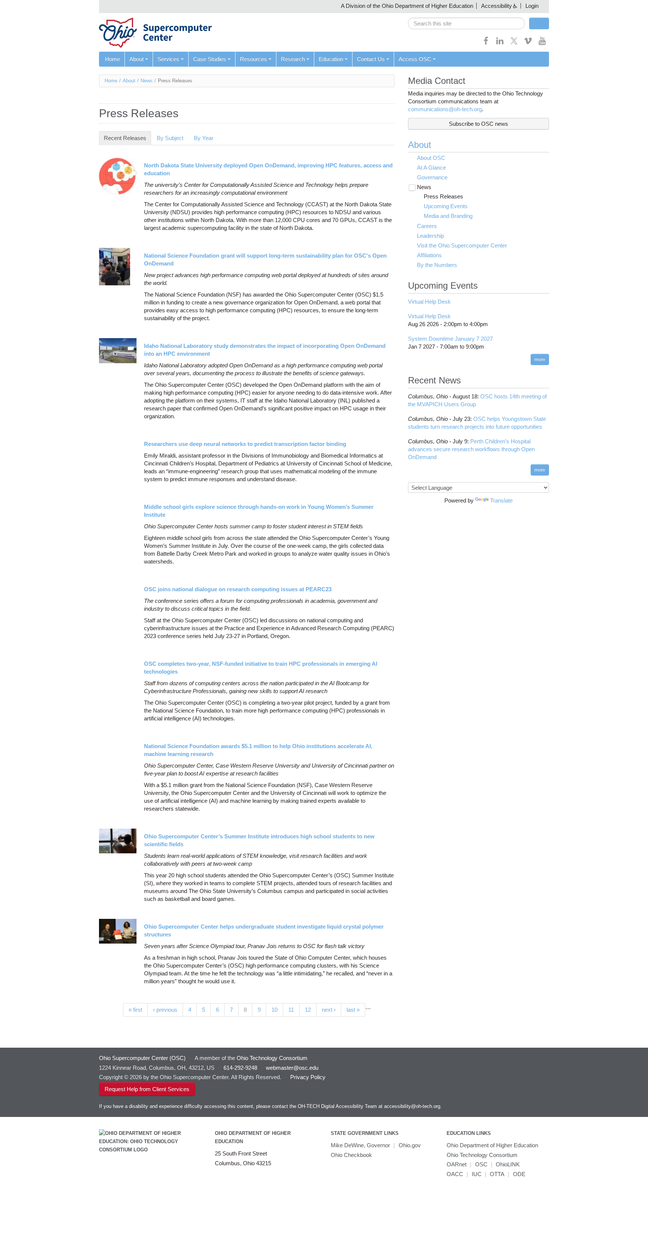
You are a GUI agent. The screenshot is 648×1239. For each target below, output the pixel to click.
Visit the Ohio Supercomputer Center (462, 245)
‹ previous (165, 1009)
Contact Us (371, 59)
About (136, 59)
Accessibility (496, 6)
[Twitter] (514, 43)
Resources (253, 59)
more (539, 359)
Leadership (430, 236)
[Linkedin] (500, 43)
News (147, 80)
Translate (501, 500)
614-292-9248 (240, 1068)
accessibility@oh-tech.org (412, 1106)
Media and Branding (448, 216)
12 (308, 1009)
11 (291, 1009)
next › (329, 1009)
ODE (519, 1174)
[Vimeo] (528, 43)
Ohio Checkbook (351, 1155)
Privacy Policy (308, 1077)
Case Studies (209, 59)
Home (112, 59)
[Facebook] (486, 43)
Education (331, 59)
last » (353, 1009)
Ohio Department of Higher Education (492, 1145)
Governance (432, 177)
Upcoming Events (446, 206)
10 (275, 1009)
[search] (466, 23)
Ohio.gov (410, 1145)
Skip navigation (20, 6)
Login (531, 6)
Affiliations (429, 255)
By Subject (170, 138)
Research (293, 59)
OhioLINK (508, 1164)
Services (168, 59)
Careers (427, 226)
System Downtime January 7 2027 (450, 338)
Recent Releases (127, 138)
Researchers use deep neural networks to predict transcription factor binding (245, 444)
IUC (477, 1174)
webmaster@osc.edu (292, 1068)
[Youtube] (542, 43)
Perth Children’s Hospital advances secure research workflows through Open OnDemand (471, 449)
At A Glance (431, 167)
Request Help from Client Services (147, 1089)
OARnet (456, 1164)
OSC (481, 1164)
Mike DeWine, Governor (360, 1145)
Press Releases (443, 196)
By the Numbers (437, 265)
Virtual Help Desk (429, 301)
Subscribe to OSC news (478, 124)
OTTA (497, 1174)
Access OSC (415, 59)
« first (135, 1009)
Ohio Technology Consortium (482, 1155)
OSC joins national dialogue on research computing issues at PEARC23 (238, 589)
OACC (455, 1174)
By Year (203, 138)
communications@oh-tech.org (445, 109)
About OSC (431, 158)
